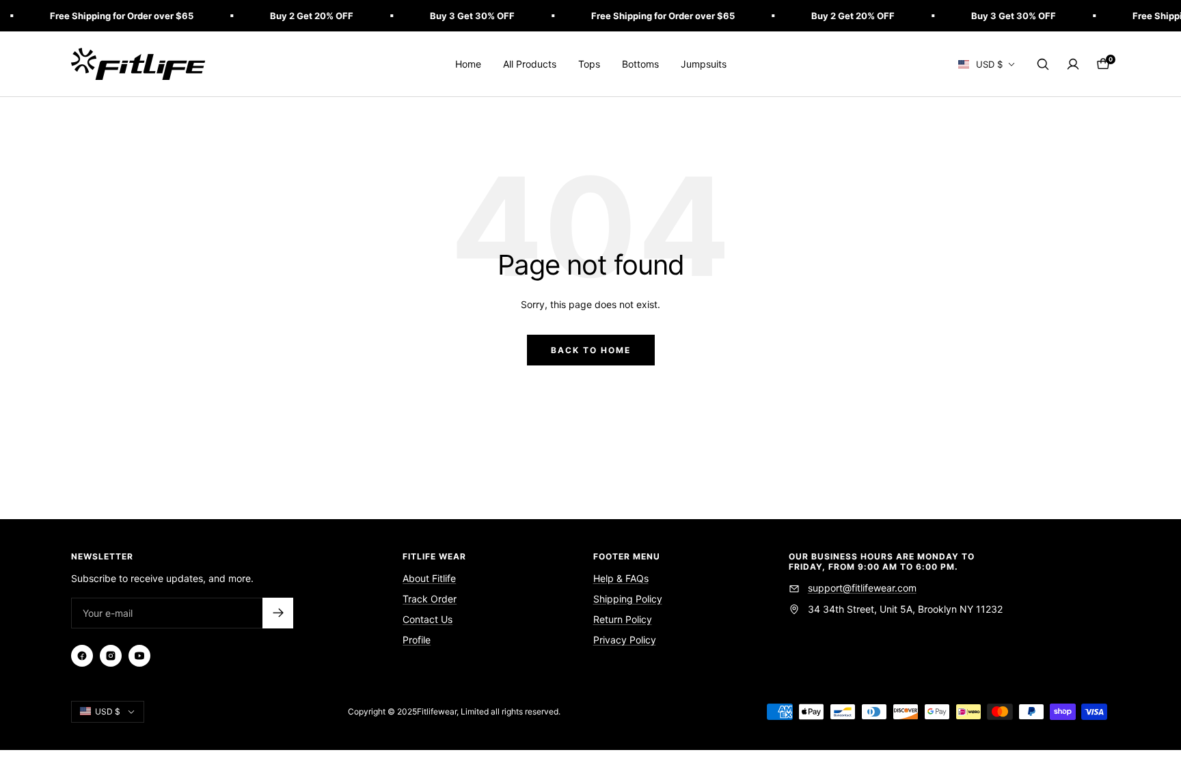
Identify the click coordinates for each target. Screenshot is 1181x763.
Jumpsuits (704, 64)
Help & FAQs (621, 578)
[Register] (277, 613)
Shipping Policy (627, 599)
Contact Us (427, 619)
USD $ (989, 64)
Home (468, 64)
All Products (529, 64)
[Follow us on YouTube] (139, 656)
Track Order (430, 599)
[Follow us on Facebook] (82, 656)
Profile (417, 640)
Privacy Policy (624, 640)
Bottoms (640, 64)
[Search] (1043, 64)
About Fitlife (429, 578)
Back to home (591, 350)
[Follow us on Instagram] (111, 656)
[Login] (1073, 64)
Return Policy (622, 619)
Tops (589, 64)
